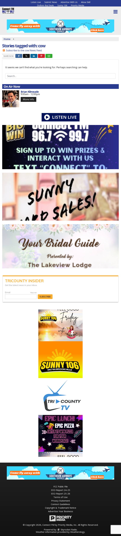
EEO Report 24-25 (60, 490)
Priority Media (77, 5)
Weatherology (77, 531)
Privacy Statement (60, 500)
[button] (115, 11)
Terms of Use (60, 497)
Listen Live (36, 2)
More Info (28, 99)
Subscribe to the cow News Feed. (24, 50)
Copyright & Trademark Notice (60, 507)
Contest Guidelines (60, 504)
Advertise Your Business (60, 511)
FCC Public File (60, 486)
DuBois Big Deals (45, 5)
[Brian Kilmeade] (10, 98)
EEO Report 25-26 (60, 493)
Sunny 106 (62, 5)
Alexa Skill (85, 2)
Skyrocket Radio (68, 529)
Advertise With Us (69, 2)
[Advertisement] (60, 26)
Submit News (50, 2)
